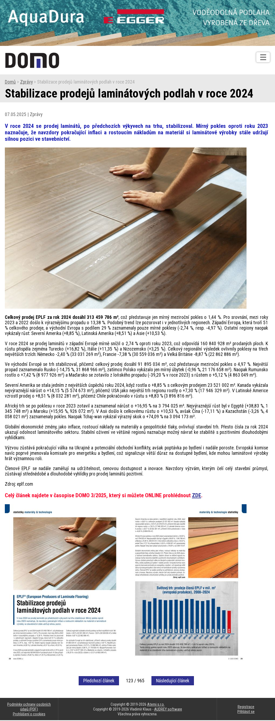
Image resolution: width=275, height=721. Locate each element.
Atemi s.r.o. (156, 704)
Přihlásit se (246, 711)
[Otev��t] (263, 57)
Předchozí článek (98, 680)
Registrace (246, 706)
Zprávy (26, 82)
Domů (10, 82)
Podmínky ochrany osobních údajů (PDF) (29, 707)
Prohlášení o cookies (29, 714)
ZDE (196, 495)
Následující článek (172, 680)
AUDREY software (168, 709)
